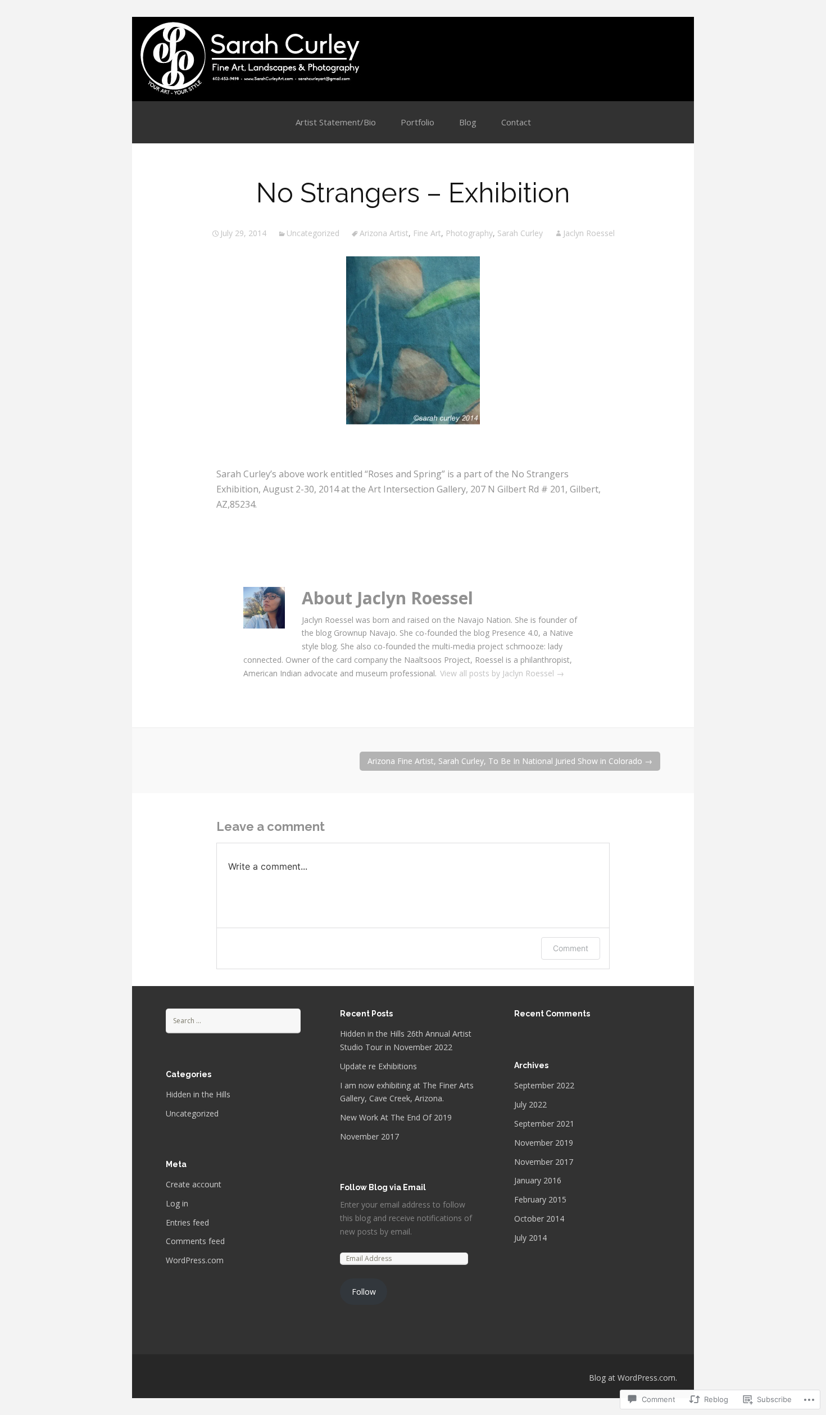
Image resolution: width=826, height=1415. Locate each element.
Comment (570, 948)
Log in (177, 1203)
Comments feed (195, 1241)
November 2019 (543, 1142)
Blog (467, 122)
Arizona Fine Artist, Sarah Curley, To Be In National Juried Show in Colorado (509, 761)
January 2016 (537, 1180)
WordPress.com (195, 1260)
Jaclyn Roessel (589, 233)
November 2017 (369, 1136)
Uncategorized (313, 233)
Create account (193, 1184)
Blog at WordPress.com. (633, 1377)
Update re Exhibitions (378, 1066)
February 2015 (540, 1199)
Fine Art (427, 233)
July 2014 (530, 1237)
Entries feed (187, 1222)
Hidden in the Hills (198, 1094)
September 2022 (544, 1085)
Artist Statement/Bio (336, 122)
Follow (364, 1291)
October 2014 (539, 1218)
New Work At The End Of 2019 (396, 1117)
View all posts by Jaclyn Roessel (502, 673)
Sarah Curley (520, 233)
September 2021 (544, 1123)
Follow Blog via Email (383, 1187)
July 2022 (530, 1104)
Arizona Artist (384, 233)
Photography (469, 233)
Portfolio (417, 122)
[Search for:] (233, 1020)
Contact (516, 122)
